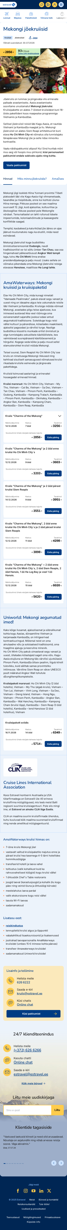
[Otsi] (41, 4)
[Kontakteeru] (48, 4)
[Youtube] (33, 1191)
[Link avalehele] (8, 5)
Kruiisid (8, 38)
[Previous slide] (54, 88)
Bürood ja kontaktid (48, 1199)
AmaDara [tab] (58, 179)
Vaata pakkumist (16, 165)
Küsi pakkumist (31, 1013)
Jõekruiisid (19, 38)
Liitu (57, 1110)
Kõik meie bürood (32, 1083)
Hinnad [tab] (7, 179)
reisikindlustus (14, 925)
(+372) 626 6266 (27, 1050)
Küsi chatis (24, 1000)
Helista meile (25, 978)
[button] (5, 88)
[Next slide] (61, 88)
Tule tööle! (44, 1204)
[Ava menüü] (61, 4)
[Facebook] (18, 1191)
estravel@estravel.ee (31, 1074)
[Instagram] (26, 1191)
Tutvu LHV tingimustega (28, 53)
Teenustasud (13, 1217)
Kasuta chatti (22, 1058)
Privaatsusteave (52, 1217)
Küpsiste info (33, 1222)
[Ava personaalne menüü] (54, 4)
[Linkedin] (41, 1191)
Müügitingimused (32, 1217)
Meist (32, 1199)
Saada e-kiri (25, 989)
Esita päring (53, 437)
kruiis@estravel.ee (29, 993)
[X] (49, 1191)
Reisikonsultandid (26, 1204)
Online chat (25, 1005)
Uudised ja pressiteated (34, 1208)
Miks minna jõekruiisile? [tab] (32, 179)
